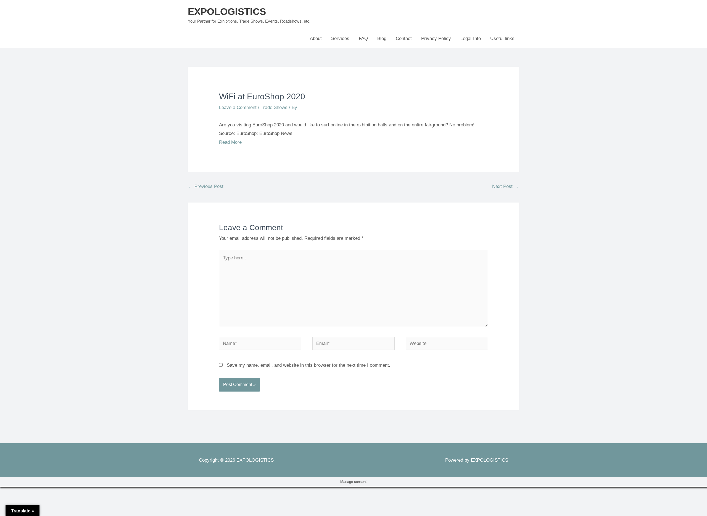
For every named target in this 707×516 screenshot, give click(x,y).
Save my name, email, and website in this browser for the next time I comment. (308, 365)
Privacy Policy (436, 38)
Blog (381, 38)
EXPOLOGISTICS (227, 11)
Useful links (502, 38)
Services (340, 38)
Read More (230, 142)
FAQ (363, 38)
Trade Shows (274, 107)
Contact (404, 38)
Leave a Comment (238, 107)
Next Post (505, 186)
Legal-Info (470, 38)
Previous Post (205, 186)
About (316, 38)
